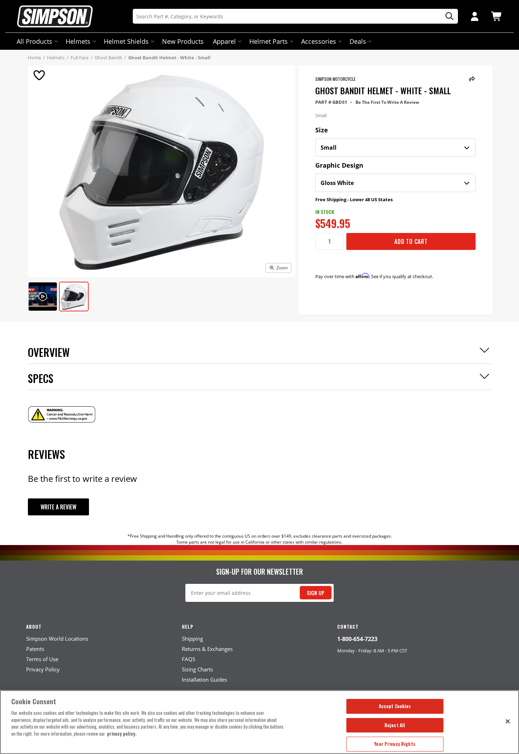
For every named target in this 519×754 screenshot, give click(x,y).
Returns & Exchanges (207, 648)
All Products (34, 41)
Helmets (78, 41)
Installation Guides (204, 679)
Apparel (224, 41)
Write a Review (58, 507)
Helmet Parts (268, 41)
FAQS (188, 659)
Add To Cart (411, 241)
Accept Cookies (395, 706)
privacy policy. (122, 733)
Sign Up (315, 593)
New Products (183, 41)
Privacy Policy (43, 669)
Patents (35, 648)
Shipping (192, 638)
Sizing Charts (197, 669)
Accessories (318, 41)
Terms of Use (42, 659)
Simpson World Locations (57, 638)
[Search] (447, 16)
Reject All (394, 725)
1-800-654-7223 (357, 639)
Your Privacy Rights (394, 743)
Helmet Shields (126, 41)
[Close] (507, 721)
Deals (358, 41)
